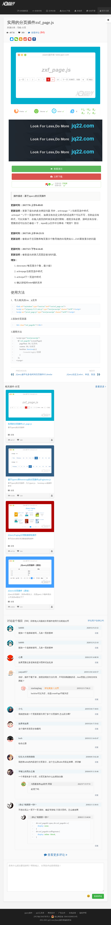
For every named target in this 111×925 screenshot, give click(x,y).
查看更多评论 (56, 854)
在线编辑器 (23, 11)
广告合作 (61, 913)
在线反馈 (72, 913)
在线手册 (91, 11)
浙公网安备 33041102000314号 (65, 917)
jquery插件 (28, 913)
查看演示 (57, 169)
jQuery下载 (65, 11)
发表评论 (98, 896)
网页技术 (51, 913)
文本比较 (52, 11)
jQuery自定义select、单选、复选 (81, 374)
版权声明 (82, 913)
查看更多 (100, 386)
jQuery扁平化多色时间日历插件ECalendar (34, 374)
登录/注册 (105, 11)
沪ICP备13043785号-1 (42, 917)
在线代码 (38, 11)
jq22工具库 (40, 913)
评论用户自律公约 (96, 621)
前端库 (79, 11)
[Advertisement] (60, 140)
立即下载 (57, 177)
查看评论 (37, 33)
